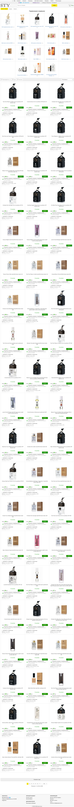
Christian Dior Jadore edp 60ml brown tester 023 (37, 446)
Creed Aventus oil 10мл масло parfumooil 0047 (37, 412)
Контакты (30, 0)
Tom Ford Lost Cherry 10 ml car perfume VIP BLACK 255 (13, 137)
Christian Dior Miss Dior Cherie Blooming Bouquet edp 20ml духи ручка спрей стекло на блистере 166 (61, 585)
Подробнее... (4, 800)
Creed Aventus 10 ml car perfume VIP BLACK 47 (37, 101)
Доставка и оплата (39, 0)
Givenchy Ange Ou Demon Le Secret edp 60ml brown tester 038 (61, 551)
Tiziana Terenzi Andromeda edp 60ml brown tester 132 (61, 654)
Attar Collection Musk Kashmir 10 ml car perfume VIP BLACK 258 (61, 447)
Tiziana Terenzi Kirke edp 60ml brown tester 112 (13, 274)
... (41, 783)
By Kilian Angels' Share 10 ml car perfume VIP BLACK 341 (37, 206)
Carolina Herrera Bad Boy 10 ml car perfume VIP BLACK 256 (13, 689)
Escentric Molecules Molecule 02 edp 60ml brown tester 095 (37, 654)
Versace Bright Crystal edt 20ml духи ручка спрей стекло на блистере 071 (37, 240)
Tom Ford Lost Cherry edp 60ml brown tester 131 (61, 481)
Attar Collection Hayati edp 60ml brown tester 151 (13, 550)
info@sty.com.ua (36, 2)
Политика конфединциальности (56, 803)
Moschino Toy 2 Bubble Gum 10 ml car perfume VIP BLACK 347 (12, 447)
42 (44, 783)
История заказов (29, 797)
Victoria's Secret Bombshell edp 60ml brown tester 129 (13, 309)
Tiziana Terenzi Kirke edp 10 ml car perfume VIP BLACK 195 (37, 171)
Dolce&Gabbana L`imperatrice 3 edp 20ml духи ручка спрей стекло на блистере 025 (37, 309)
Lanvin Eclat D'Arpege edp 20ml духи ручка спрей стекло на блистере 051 (12, 413)
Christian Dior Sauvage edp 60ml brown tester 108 (37, 515)
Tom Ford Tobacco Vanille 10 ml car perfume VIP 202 (61, 343)
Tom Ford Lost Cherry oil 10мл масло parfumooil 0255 (13, 344)
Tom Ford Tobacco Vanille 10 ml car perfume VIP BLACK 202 (13, 102)
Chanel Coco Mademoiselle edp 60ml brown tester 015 (12, 516)
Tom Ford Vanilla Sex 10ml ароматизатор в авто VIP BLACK (61, 309)
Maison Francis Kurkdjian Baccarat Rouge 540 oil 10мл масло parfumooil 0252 (61, 413)
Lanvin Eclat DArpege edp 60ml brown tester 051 (61, 239)
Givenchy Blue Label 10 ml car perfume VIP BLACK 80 (12, 723)
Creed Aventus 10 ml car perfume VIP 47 (13, 377)
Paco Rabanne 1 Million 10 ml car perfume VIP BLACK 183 (61, 137)
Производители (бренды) (30, 803)
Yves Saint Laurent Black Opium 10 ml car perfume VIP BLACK (61, 171)
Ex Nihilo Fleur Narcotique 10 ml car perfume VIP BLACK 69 (61, 206)
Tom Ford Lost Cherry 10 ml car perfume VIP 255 (61, 515)
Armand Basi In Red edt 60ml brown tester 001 (61, 274)
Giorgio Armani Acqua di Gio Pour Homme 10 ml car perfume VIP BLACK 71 (37, 620)
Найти (54, 5)
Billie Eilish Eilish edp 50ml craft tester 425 (37, 688)
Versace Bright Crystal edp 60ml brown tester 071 (13, 239)
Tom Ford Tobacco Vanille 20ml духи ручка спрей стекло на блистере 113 (61, 689)
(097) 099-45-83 (26, 2)
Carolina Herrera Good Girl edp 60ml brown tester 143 (61, 758)
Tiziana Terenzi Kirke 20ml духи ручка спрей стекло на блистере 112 (13, 654)
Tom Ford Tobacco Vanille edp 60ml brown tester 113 (37, 274)
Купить (20, 107)
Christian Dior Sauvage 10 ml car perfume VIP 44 (13, 205)
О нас (51, 801)
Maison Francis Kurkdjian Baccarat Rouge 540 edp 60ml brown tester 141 (12, 171)
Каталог (24, 0)
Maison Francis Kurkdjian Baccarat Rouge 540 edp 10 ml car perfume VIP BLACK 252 (37, 378)
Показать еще (37, 779)
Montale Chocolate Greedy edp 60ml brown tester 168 (37, 344)
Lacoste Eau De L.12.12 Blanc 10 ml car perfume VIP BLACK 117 (37, 758)
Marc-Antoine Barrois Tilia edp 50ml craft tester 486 (12, 757)
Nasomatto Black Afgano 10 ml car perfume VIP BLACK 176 (61, 378)
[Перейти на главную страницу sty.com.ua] (5, 5)
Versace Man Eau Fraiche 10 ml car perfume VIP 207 (13, 481)
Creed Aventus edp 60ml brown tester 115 (12, 619)
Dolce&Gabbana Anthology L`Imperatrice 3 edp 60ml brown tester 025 (37, 482)
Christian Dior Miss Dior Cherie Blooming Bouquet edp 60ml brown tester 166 (61, 620)
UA (12, 0)
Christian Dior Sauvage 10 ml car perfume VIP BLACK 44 (61, 102)
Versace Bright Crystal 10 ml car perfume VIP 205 (61, 722)
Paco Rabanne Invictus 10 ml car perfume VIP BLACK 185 (37, 137)
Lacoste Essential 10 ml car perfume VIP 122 (13, 584)
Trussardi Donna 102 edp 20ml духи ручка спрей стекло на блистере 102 (37, 723)
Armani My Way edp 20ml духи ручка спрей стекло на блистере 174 (37, 551)
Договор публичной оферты (55, 797)
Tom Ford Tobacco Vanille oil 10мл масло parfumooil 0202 (37, 585)
